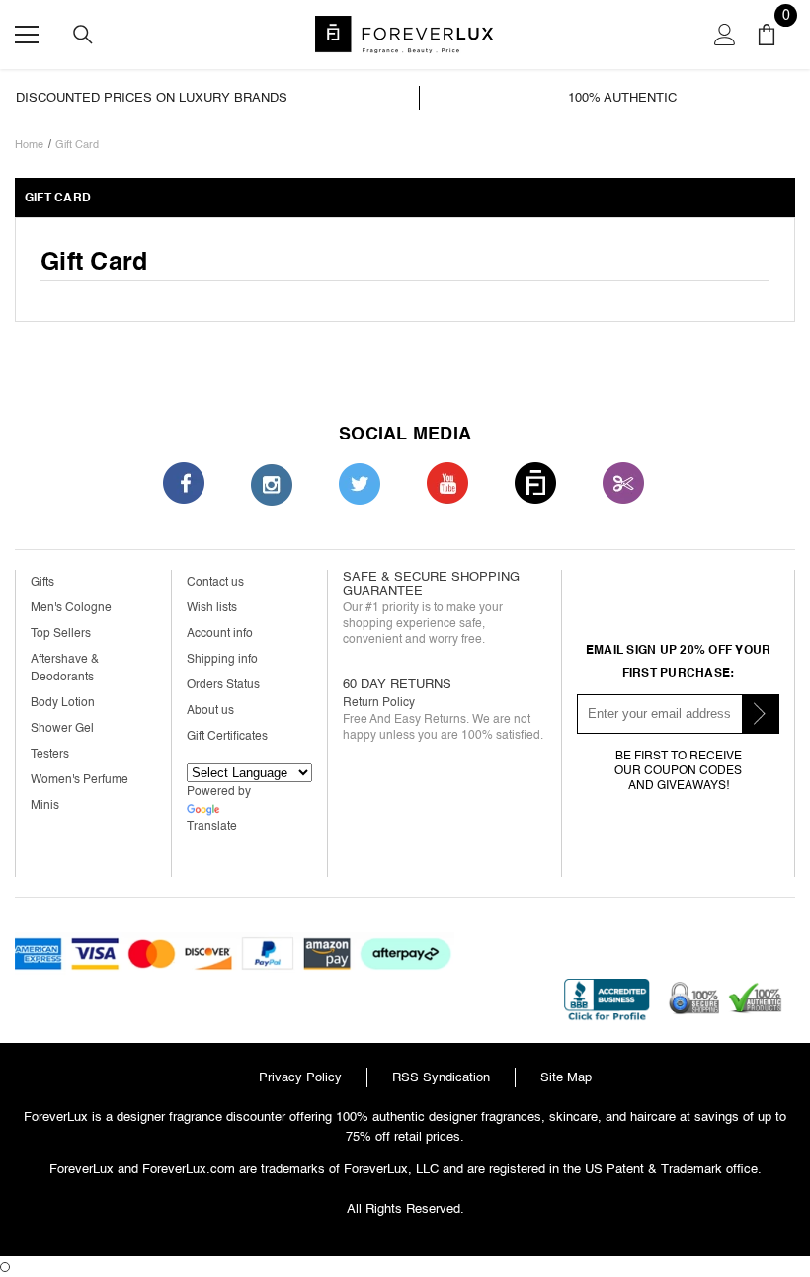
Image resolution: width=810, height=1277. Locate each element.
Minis (45, 805)
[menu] (27, 34)
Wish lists (212, 608)
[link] (212, 97)
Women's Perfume (79, 779)
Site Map (566, 1077)
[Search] (83, 34)
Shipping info (222, 659)
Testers (50, 754)
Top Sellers (61, 633)
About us (210, 710)
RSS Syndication (441, 1077)
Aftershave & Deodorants (65, 668)
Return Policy (379, 702)
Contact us (215, 582)
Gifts (42, 582)
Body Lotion (63, 702)
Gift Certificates (227, 736)
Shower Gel (62, 728)
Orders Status (223, 685)
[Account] (725, 34)
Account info (220, 633)
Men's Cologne (71, 608)
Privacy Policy (300, 1077)
